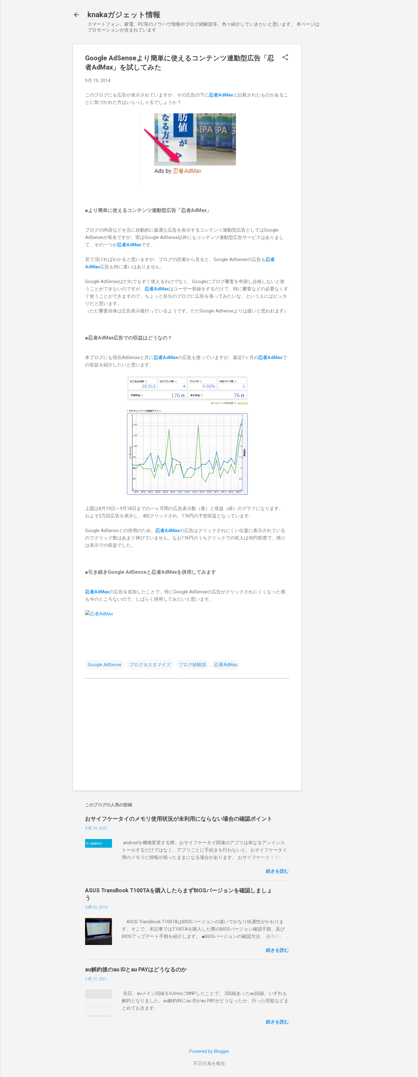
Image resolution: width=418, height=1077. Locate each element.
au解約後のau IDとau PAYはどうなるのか (136, 969)
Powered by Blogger (209, 1051)
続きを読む (277, 871)
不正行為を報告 (209, 1063)
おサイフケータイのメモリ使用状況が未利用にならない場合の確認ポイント (178, 818)
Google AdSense (104, 664)
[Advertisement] (325, 136)
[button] (285, 58)
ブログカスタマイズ (150, 664)
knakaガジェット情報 (124, 14)
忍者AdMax (221, 95)
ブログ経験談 (192, 664)
